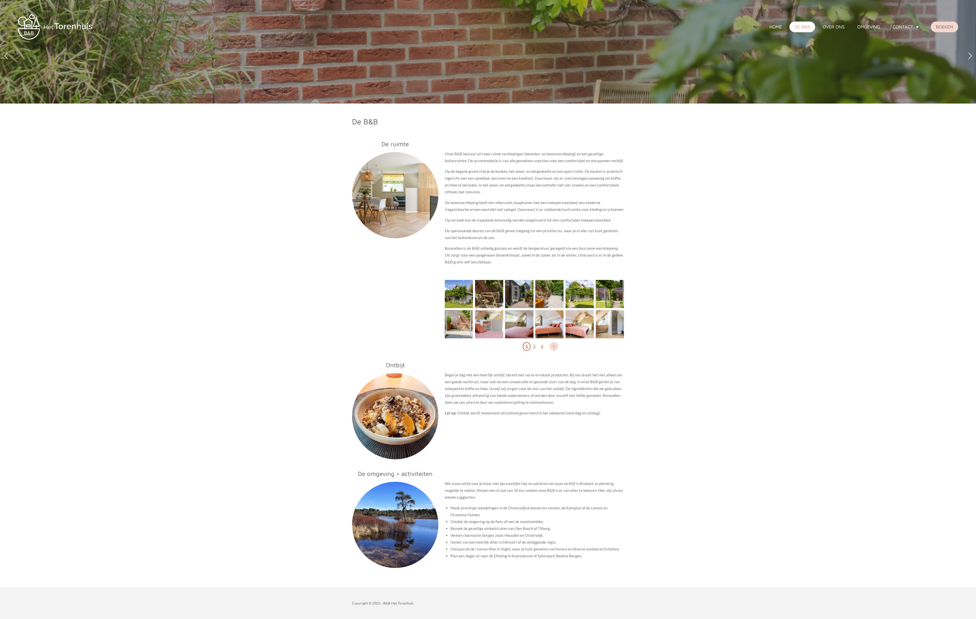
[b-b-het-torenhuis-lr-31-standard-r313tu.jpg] (489, 294)
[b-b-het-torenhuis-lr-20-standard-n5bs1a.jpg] (549, 324)
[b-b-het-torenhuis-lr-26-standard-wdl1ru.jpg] (519, 324)
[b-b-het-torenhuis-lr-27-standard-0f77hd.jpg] (489, 324)
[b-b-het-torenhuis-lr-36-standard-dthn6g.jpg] (610, 294)
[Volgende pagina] (554, 346)
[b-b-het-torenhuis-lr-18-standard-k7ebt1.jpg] (549, 294)
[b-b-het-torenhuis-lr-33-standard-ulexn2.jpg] (459, 294)
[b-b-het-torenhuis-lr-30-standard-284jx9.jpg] (519, 294)
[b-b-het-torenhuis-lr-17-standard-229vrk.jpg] (459, 324)
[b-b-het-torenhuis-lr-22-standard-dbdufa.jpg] (610, 324)
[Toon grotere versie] (395, 525)
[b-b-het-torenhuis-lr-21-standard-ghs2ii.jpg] (580, 324)
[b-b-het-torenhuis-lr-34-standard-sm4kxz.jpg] (580, 294)
